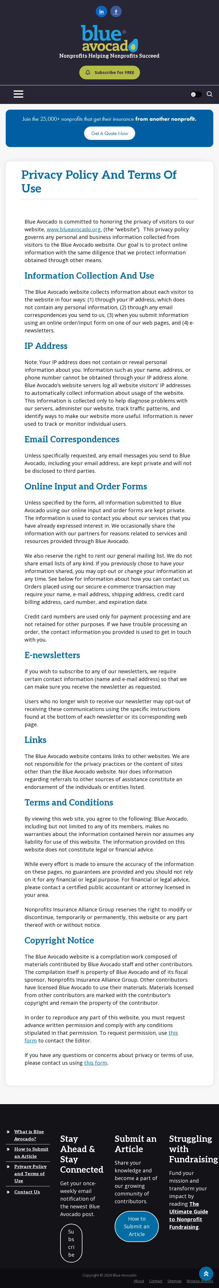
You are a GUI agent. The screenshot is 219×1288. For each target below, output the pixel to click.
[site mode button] (196, 94)
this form (95, 1062)
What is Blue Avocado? (29, 1135)
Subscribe (71, 1243)
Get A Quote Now (109, 133)
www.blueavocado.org (74, 229)
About (139, 1280)
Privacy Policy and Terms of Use (30, 1174)
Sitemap (174, 1280)
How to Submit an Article (31, 1153)
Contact (155, 1280)
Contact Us (27, 1192)
